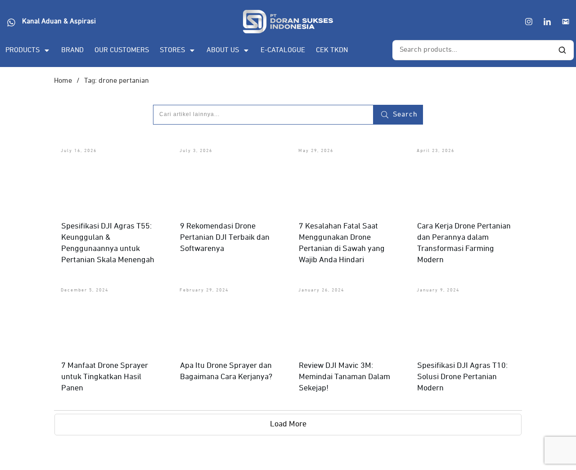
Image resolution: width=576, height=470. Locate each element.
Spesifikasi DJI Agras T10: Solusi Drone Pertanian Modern (462, 377)
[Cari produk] (562, 50)
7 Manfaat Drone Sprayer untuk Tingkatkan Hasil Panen (104, 377)
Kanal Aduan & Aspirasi (59, 21)
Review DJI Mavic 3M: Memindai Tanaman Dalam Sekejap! (344, 377)
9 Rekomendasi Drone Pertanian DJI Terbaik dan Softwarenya (225, 237)
